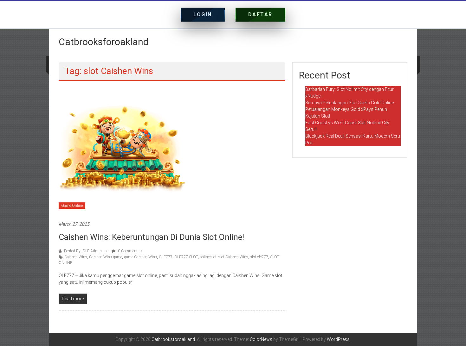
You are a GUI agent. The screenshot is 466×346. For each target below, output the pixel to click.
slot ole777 (259, 257)
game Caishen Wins (140, 257)
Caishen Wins (75, 257)
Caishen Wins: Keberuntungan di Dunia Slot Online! (151, 237)
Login (202, 14)
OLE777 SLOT (186, 257)
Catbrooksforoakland (104, 41)
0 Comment (127, 251)
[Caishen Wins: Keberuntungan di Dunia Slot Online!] (122, 150)
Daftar (260, 14)
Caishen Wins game (105, 257)
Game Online (72, 205)
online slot (208, 257)
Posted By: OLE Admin (83, 251)
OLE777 (165, 257)
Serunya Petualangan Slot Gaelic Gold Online (349, 102)
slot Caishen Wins (233, 257)
